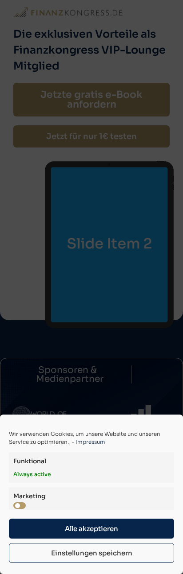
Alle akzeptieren (91, 528)
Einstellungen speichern (91, 553)
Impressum (90, 441)
